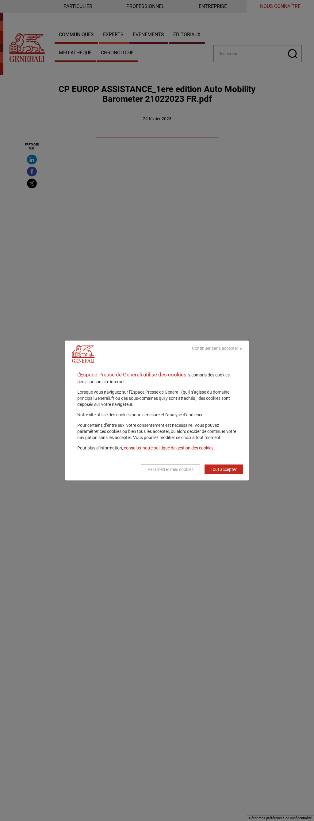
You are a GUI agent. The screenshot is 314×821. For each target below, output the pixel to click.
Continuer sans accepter (215, 348)
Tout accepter (224, 469)
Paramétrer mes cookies (170, 469)
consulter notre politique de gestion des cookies (168, 447)
